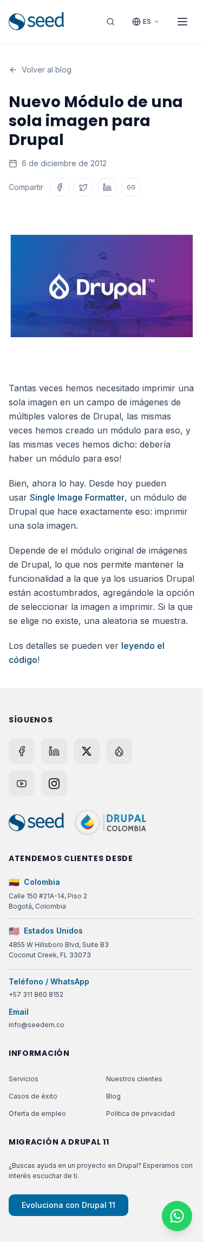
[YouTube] (22, 784)
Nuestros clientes (134, 1079)
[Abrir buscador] (110, 21)
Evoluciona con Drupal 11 (68, 1205)
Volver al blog (46, 69)
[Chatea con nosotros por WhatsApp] (177, 1216)
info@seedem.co (36, 1025)
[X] (87, 751)
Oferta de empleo (37, 1113)
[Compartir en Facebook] (59, 187)
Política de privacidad (140, 1113)
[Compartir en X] (83, 187)
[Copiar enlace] (131, 187)
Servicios (23, 1079)
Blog (113, 1096)
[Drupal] (119, 751)
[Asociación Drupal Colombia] (110, 823)
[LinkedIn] (54, 751)
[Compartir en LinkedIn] (107, 187)
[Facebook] (22, 751)
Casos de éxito (33, 1096)
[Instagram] (54, 784)
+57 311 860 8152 (36, 994)
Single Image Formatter (77, 497)
